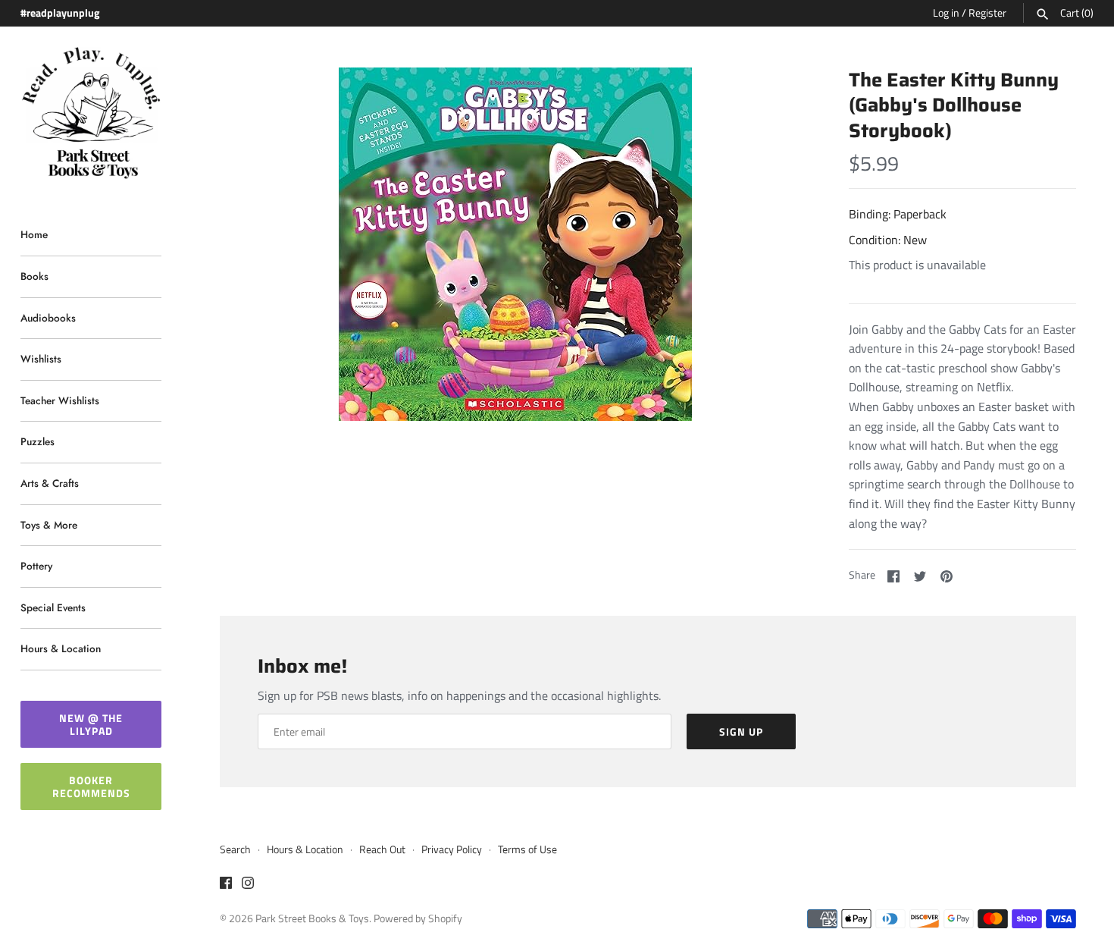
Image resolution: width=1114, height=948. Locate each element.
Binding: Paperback (898, 214)
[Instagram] (248, 885)
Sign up (741, 731)
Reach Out (382, 849)
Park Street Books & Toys (312, 918)
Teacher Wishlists (59, 400)
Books (34, 276)
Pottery (36, 565)
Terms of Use (527, 849)
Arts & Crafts (49, 483)
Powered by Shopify (418, 918)
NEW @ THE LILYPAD (91, 724)
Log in (946, 12)
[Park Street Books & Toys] (91, 113)
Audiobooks (48, 317)
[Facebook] (226, 885)
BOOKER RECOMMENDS (91, 786)
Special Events (53, 607)
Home (34, 234)
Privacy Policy (451, 849)
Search (235, 849)
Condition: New (888, 240)
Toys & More (48, 524)
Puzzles (37, 441)
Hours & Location (60, 648)
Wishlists (40, 358)
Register (987, 12)
